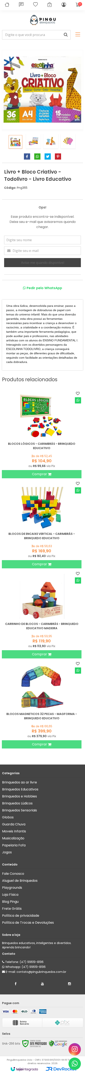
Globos (8, 817)
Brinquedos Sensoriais (19, 810)
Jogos (7, 852)
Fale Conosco (13, 873)
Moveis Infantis (14, 831)
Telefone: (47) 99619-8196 (24, 962)
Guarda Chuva (13, 824)
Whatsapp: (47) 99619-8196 (25, 967)
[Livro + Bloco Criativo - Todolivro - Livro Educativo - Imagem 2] (33, 141)
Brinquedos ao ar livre (19, 782)
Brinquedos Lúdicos (17, 803)
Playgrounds (12, 887)
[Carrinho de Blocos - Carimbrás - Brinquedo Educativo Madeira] (41, 614)
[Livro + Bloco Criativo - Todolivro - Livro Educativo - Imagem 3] (50, 141)
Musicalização (13, 838)
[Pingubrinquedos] (42, 20)
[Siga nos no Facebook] (15, 984)
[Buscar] (66, 34)
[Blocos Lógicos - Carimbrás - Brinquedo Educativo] (41, 434)
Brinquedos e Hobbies (19, 796)
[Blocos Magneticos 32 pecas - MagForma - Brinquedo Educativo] (41, 704)
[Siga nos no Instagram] (69, 984)
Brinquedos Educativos (20, 789)
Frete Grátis (12, 908)
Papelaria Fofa (14, 845)
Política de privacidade (20, 915)
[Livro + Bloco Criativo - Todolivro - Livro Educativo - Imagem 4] (68, 141)
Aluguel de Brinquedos (20, 880)
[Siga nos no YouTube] (42, 984)
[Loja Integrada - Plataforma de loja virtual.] (24, 1069)
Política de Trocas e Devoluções (28, 922)
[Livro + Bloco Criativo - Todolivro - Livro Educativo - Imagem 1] (15, 142)
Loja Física (10, 894)
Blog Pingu (10, 901)
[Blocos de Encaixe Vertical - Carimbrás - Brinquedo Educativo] (41, 524)
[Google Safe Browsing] (58, 1043)
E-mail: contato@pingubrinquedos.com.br (35, 972)
